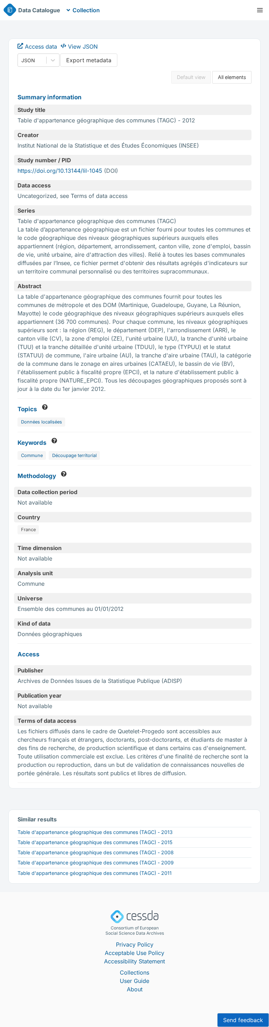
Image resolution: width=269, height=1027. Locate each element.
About (135, 989)
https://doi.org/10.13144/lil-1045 (60, 170)
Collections (134, 972)
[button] (260, 10)
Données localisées (41, 422)
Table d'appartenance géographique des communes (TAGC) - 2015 (95, 842)
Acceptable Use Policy (134, 952)
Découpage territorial (74, 455)
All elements (232, 77)
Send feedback (243, 1020)
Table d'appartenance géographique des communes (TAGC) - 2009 (96, 862)
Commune (32, 455)
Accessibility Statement (134, 961)
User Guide (134, 980)
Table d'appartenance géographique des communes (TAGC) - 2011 (95, 873)
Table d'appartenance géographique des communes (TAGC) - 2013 (95, 832)
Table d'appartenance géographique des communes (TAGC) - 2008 (96, 852)
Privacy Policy (134, 944)
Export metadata (88, 60)
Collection (86, 10)
